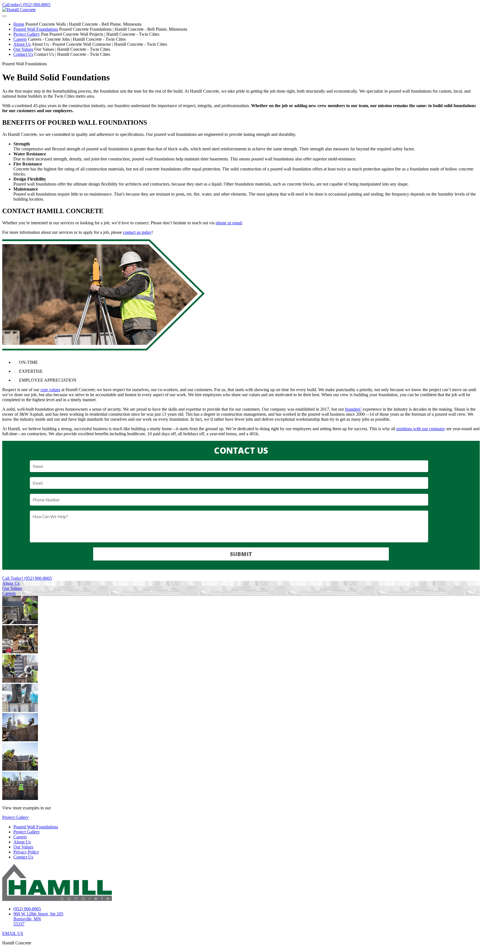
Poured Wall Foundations (35, 29)
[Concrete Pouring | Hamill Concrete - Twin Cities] (20, 710)
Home (18, 24)
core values (50, 389)
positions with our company (420, 428)
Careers (20, 39)
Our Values (23, 49)
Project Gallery (26, 34)
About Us (22, 44)
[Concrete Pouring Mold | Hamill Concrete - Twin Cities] (20, 681)
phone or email (229, 222)
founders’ (353, 409)
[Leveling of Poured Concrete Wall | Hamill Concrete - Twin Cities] (20, 798)
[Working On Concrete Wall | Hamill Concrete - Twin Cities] (20, 769)
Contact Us (23, 54)
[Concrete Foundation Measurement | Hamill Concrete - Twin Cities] (20, 739)
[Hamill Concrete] (19, 9)
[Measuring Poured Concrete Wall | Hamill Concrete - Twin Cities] (20, 622)
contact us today (137, 232)
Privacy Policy (26, 852)
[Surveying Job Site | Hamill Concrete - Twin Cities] (20, 652)
